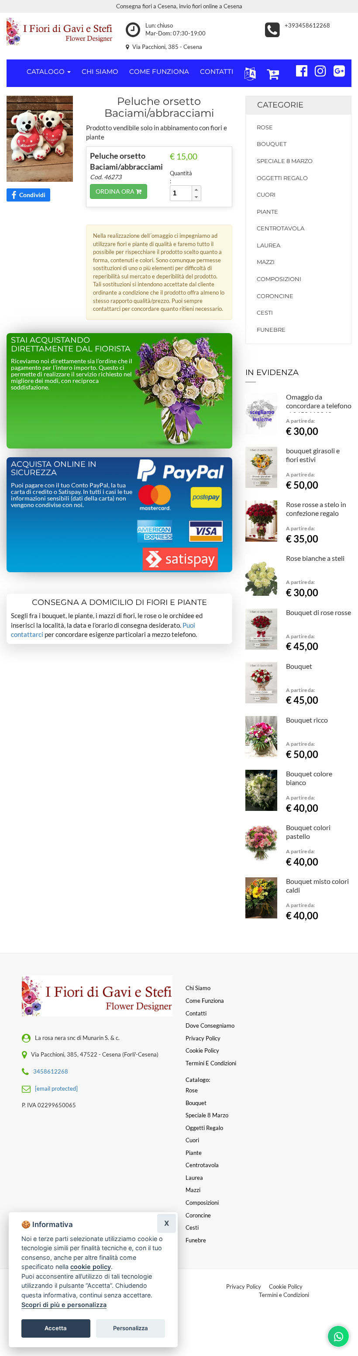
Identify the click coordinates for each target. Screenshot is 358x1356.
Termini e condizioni (211, 1063)
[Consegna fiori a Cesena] (60, 31)
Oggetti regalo (282, 177)
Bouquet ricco (307, 720)
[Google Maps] (335, 69)
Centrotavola (280, 228)
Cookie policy (202, 1050)
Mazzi (266, 261)
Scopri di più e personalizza (64, 1304)
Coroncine (275, 295)
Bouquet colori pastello (308, 831)
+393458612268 (307, 25)
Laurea (268, 245)
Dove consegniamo (210, 1025)
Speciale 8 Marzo (285, 160)
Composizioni (279, 278)
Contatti (196, 1013)
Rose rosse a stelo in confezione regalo (316, 508)
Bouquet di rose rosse (318, 612)
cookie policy (90, 1266)
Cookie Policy (286, 1286)
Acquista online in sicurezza (53, 468)
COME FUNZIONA (159, 71)
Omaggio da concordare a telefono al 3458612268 (318, 405)
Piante (267, 211)
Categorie (280, 105)
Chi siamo (198, 987)
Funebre (271, 329)
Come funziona (205, 1000)
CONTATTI (217, 71)
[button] (248, 73)
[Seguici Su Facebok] (298, 69)
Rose (265, 127)
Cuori (266, 194)
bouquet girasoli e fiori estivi (313, 454)
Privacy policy (203, 1038)
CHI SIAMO (100, 71)
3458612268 (50, 1071)
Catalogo (46, 71)
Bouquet (271, 143)
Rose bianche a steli (315, 558)
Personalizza (130, 1328)
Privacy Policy (243, 1286)
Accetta (56, 1328)
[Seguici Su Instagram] (316, 69)
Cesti (265, 312)
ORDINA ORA (116, 191)
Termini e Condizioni (284, 1294)
